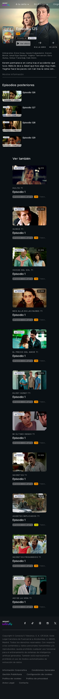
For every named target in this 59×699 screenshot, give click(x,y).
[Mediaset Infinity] (6, 4)
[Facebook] (25, 623)
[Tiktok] (32, 623)
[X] (55, 623)
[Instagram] (47, 623)
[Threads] (40, 623)
